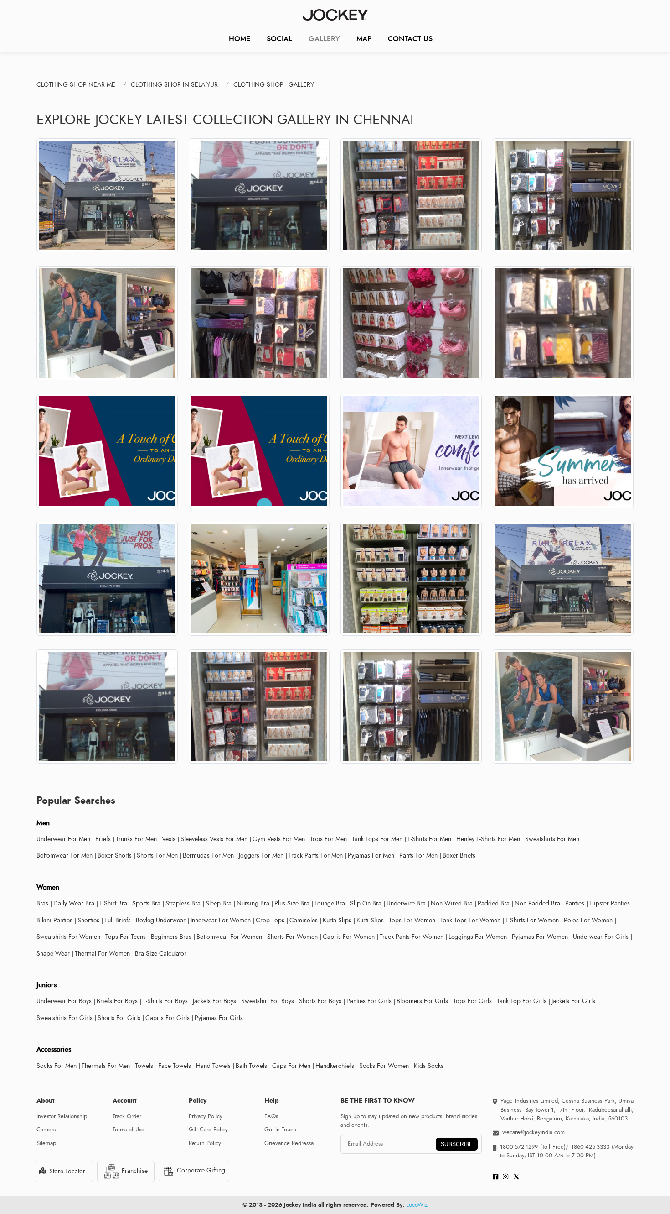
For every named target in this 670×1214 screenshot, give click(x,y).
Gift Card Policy (208, 1129)
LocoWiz (417, 1205)
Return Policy (205, 1143)
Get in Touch (280, 1129)
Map (363, 38)
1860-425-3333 (590, 1147)
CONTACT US (410, 38)
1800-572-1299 (519, 1147)
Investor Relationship (61, 1116)
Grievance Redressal (289, 1143)
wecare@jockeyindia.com (533, 1132)
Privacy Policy (205, 1116)
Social (279, 38)
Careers (46, 1129)
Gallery (324, 38)
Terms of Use (128, 1129)
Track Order (127, 1116)
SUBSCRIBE (457, 1144)
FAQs (271, 1116)
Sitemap (46, 1143)
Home (239, 38)
